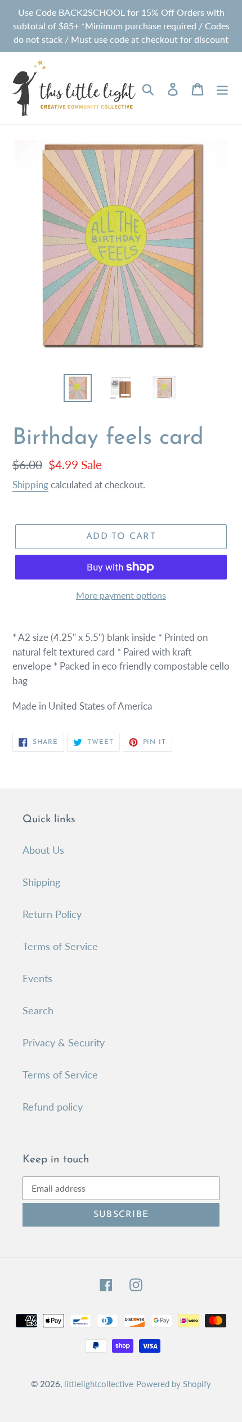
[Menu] (222, 88)
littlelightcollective (98, 1384)
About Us (43, 850)
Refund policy (53, 1106)
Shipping (30, 485)
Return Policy (52, 914)
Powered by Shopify (173, 1384)
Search (38, 1010)
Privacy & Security (64, 1042)
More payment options (121, 595)
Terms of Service (60, 946)
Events (37, 978)
